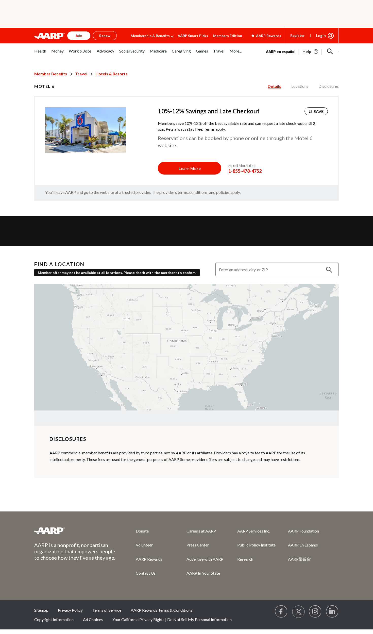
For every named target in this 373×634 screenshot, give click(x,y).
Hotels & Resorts (111, 73)
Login (321, 35)
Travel (81, 73)
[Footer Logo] (74, 530)
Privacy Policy (70, 610)
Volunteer (144, 544)
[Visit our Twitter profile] (298, 611)
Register (297, 35)
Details (274, 86)
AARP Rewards (149, 559)
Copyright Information (54, 619)
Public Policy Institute (256, 544)
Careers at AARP (201, 530)
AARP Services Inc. (253, 530)
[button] (330, 51)
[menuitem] (40, 53)
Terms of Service (106, 610)
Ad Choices (93, 619)
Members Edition (227, 35)
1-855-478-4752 (245, 171)
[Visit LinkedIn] (332, 611)
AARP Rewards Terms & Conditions (161, 610)
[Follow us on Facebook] (281, 611)
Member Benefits (50, 73)
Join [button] (78, 35)
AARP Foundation (303, 530)
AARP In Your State (203, 573)
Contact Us (146, 573)
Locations (299, 86)
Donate (142, 530)
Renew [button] (104, 35)
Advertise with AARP (205, 559)
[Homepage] (49, 36)
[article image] (310, 51)
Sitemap (41, 610)
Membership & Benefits (150, 35)
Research (245, 559)
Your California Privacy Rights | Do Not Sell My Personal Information (172, 619)
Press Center (198, 544)
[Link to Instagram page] (315, 611)
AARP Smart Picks (193, 35)
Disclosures (328, 86)
